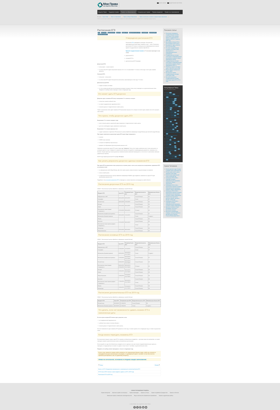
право (167, 144)
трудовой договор (170, 104)
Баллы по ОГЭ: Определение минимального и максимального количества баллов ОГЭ (119, 369)
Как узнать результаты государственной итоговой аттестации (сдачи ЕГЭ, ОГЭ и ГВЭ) (173, 79)
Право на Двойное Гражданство (159, 392)
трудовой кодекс (170, 98)
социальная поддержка (171, 141)
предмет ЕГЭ (125, 32)
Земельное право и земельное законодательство (119, 395)
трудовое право (169, 100)
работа (167, 108)
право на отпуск (170, 143)
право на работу (170, 112)
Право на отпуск (145, 392)
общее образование (171, 126)
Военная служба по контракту (119, 392)
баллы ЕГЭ (103, 32)
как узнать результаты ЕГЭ (112, 180)
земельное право (170, 156)
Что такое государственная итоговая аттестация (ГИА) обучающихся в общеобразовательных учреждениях (172, 50)
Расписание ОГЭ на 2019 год (105, 374)
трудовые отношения (171, 130)
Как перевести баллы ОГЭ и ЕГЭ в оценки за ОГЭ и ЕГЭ (172, 42)
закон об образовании (171, 114)
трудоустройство (170, 150)
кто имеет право (170, 146)
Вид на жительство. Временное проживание (145, 395)
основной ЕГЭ (145, 32)
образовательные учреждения (173, 132)
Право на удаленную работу (166, 395)
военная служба (170, 115)
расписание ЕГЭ (111, 32)
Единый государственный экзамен (135, 50)
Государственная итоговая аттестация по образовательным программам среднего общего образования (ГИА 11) (174, 63)
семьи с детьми (169, 138)
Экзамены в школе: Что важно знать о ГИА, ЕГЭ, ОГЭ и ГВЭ (173, 67)
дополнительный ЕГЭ (102, 34)
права (167, 92)
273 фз (167, 109)
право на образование (171, 111)
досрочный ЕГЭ (152, 32)
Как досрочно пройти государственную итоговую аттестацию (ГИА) (172, 74)
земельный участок (170, 123)
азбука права (169, 94)
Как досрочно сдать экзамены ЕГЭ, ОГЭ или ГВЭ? (173, 45)
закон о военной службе (171, 149)
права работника (170, 147)
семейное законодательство (172, 117)
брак (167, 152)
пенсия (167, 121)
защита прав (169, 101)
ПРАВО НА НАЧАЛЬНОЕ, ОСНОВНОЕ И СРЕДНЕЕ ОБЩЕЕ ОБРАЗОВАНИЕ (122, 359)
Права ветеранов (105, 392)
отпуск (167, 139)
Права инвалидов (134, 392)
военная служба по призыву (172, 158)
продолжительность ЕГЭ (134, 32)
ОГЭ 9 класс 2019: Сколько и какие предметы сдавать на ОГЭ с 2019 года (116, 371)
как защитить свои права (172, 106)
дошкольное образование (172, 155)
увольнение (169, 124)
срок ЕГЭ (118, 32)
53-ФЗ (167, 153)
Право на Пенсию (174, 392)
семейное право (170, 120)
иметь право (169, 129)
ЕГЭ (99, 32)
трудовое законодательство (172, 95)
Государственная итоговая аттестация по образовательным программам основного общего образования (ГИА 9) (174, 57)
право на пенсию (170, 127)
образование (169, 103)
